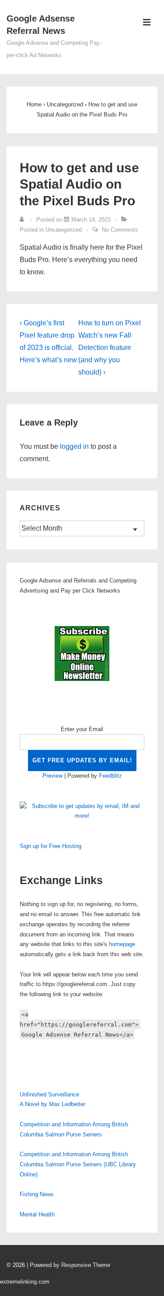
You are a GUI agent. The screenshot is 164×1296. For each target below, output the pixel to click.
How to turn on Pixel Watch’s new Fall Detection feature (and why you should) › (109, 347)
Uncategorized (63, 229)
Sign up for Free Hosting (50, 846)
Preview (52, 775)
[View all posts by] (24, 219)
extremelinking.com (24, 1281)
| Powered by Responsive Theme (68, 1265)
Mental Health (37, 1214)
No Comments (120, 229)
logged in (74, 446)
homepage (122, 944)
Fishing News (37, 1194)
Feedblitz (110, 775)
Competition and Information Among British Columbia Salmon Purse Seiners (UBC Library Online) (78, 1164)
